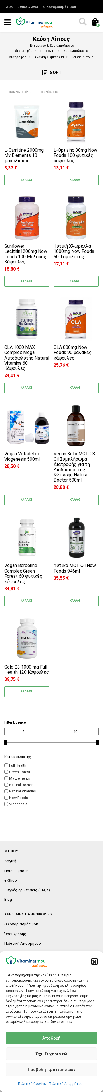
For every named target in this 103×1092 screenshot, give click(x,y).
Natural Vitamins (22, 791)
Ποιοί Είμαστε (16, 870)
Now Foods (18, 798)
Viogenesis (18, 804)
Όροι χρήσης (15, 933)
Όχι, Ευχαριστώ (51, 1053)
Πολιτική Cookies (32, 1084)
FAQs (8, 7)
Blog (8, 899)
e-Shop (10, 880)
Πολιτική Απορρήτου (65, 1084)
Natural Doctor (21, 785)
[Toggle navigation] (7, 22)
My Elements (19, 778)
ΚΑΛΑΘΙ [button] (26, 180)
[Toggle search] (82, 22)
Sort (55, 72)
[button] (94, 961)
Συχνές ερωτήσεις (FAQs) (27, 890)
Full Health (17, 765)
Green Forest (19, 772)
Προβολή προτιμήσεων (51, 1069)
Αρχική (10, 861)
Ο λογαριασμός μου (59, 7)
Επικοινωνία (27, 7)
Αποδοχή (51, 1038)
